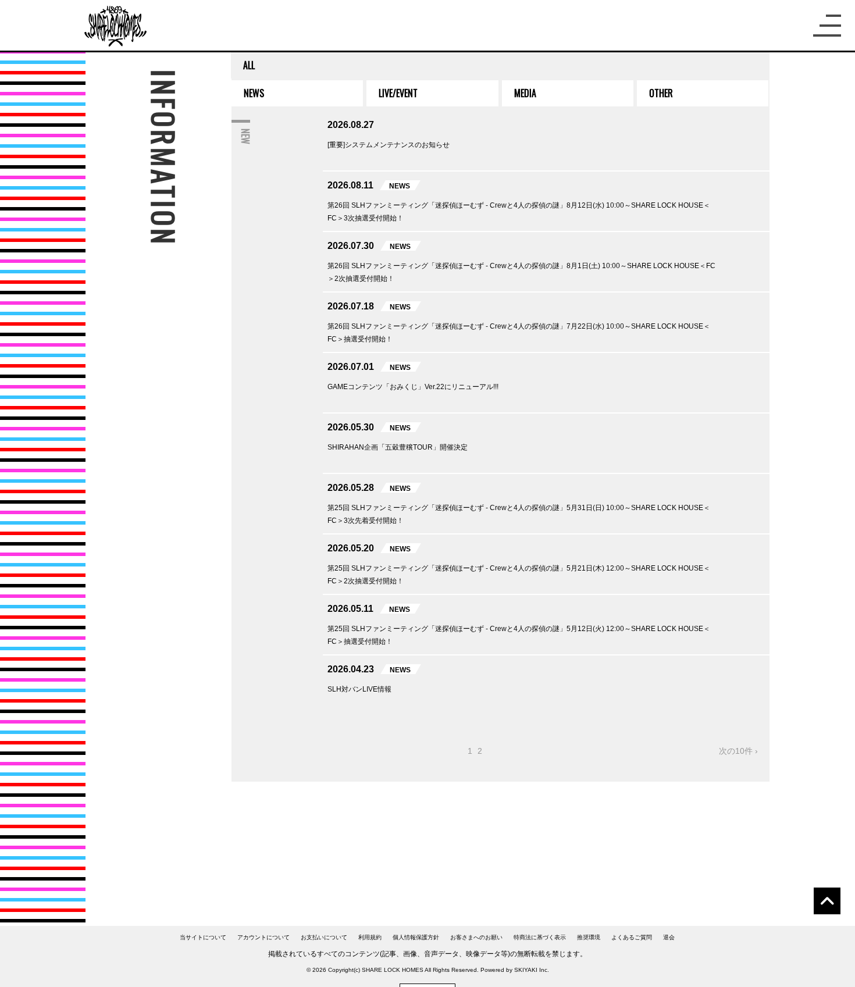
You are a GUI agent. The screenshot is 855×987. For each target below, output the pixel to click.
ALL (249, 65)
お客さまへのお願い (476, 937)
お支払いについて (324, 937)
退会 (669, 937)
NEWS (254, 93)
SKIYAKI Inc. (531, 970)
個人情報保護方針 (416, 937)
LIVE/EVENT (398, 93)
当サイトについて (203, 937)
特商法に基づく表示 (540, 937)
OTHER (661, 93)
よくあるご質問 (631, 937)
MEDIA (525, 93)
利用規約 (370, 937)
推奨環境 (588, 937)
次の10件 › (738, 751)
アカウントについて (263, 937)
